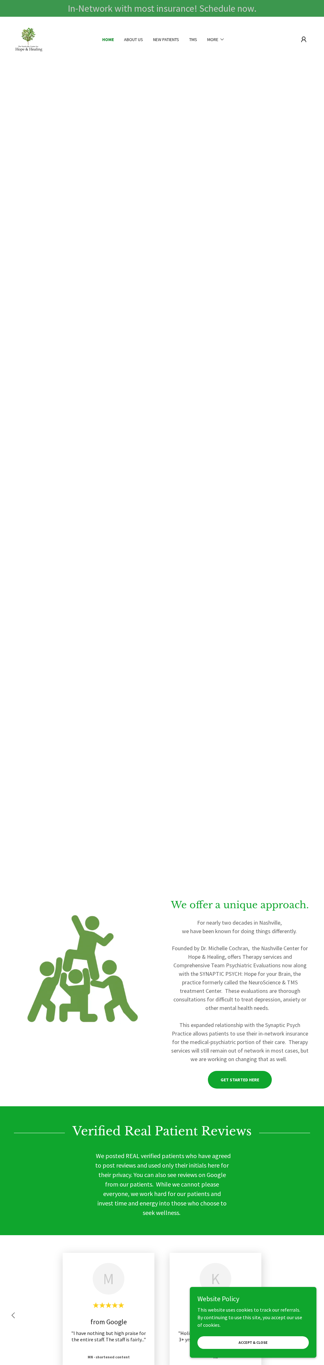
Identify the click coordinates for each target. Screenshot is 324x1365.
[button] (303, 39)
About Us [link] (133, 39)
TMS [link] (193, 39)
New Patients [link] (166, 39)
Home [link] (108, 39)
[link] (28, 39)
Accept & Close (253, 1342)
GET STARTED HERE (240, 1080)
